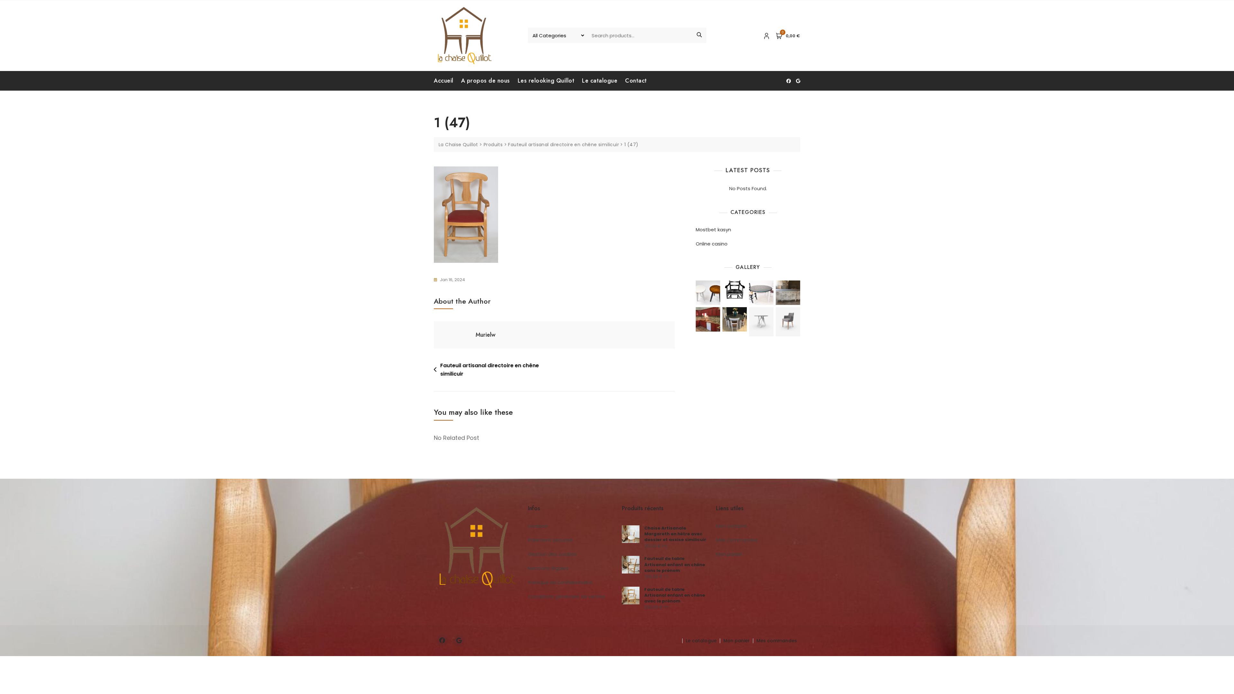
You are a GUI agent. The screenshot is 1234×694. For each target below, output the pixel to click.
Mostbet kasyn (713, 229)
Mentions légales (548, 568)
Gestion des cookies (552, 554)
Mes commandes (737, 540)
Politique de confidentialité (560, 582)
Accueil (443, 80)
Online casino (712, 243)
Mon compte (731, 525)
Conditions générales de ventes (566, 596)
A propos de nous (485, 80)
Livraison (538, 525)
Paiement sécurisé (550, 540)
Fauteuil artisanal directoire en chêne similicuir (489, 370)
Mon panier (729, 554)
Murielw (486, 335)
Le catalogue (599, 80)
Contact (636, 80)
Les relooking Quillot (546, 80)
